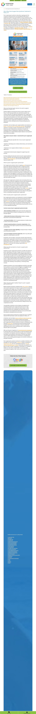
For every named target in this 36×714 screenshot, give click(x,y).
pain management (26, 148)
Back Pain (10, 538)
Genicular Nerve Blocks (12, 545)
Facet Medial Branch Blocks (13, 550)
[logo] (7, 4)
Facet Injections (11, 546)
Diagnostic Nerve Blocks (12, 551)
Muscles (9, 561)
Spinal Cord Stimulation (12, 542)
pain (24, 165)
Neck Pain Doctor (11, 554)
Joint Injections (11, 547)
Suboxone (10, 557)
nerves (27, 188)
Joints (9, 560)
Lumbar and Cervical (12, 549)
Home (4, 8)
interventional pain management (25, 330)
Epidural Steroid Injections (13, 541)
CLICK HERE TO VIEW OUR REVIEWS (18, 365)
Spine (9, 559)
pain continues (26, 286)
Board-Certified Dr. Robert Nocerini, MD (23, 318)
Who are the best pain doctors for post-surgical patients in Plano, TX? (18, 97)
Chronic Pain (10, 540)
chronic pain (10, 323)
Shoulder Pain (10, 539)
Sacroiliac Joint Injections (12, 548)
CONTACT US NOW (18, 87)
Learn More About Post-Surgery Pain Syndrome (18, 91)
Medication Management (12, 552)
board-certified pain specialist (18, 126)
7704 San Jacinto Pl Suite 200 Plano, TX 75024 (18, 29)
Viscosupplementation (12, 543)
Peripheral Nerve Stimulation (13, 558)
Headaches (10, 556)
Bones (9, 562)
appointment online (19, 28)
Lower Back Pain (11, 537)
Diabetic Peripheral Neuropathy (14, 555)
